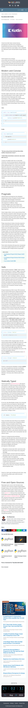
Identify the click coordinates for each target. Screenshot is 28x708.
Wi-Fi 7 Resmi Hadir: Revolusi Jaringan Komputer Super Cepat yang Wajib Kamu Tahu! (12, 626)
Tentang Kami (6, 703)
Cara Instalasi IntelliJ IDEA (10, 261)
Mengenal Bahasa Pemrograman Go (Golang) (14, 673)
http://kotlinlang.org (15, 383)
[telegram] (24, 530)
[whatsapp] (19, 530)
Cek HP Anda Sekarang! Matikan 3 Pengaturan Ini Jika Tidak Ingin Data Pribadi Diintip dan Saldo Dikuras (13, 651)
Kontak (16, 703)
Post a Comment (19, 19)
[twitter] (8, 530)
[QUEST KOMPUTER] (14, 2)
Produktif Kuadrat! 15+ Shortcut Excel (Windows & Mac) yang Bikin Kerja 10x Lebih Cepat (13, 618)
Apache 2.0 (7, 492)
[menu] (3, 10)
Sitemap (12, 703)
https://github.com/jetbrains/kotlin (12, 496)
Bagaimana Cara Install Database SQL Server (13, 659)
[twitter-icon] (13, 5)
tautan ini (6, 510)
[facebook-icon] (10, 5)
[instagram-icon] (15, 5)
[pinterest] (13, 530)
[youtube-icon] (18, 5)
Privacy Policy (22, 703)
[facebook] (3, 530)
